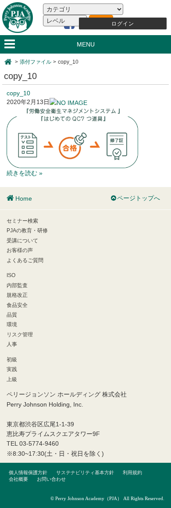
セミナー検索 (22, 221)
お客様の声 (20, 250)
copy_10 (18, 93)
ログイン (123, 24)
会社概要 (18, 479)
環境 (12, 324)
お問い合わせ (51, 479)
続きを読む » (25, 173)
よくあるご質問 (25, 260)
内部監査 (17, 285)
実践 (12, 369)
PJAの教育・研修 (27, 230)
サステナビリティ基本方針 (85, 472)
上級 (12, 379)
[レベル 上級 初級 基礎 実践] (65, 20)
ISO (11, 275)
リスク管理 (20, 334)
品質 (12, 315)
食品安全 (17, 305)
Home (23, 198)
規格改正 (17, 295)
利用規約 (132, 472)
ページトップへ (138, 198)
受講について (22, 241)
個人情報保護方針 (28, 472)
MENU (86, 44)
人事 (12, 344)
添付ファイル (35, 62)
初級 (12, 360)
